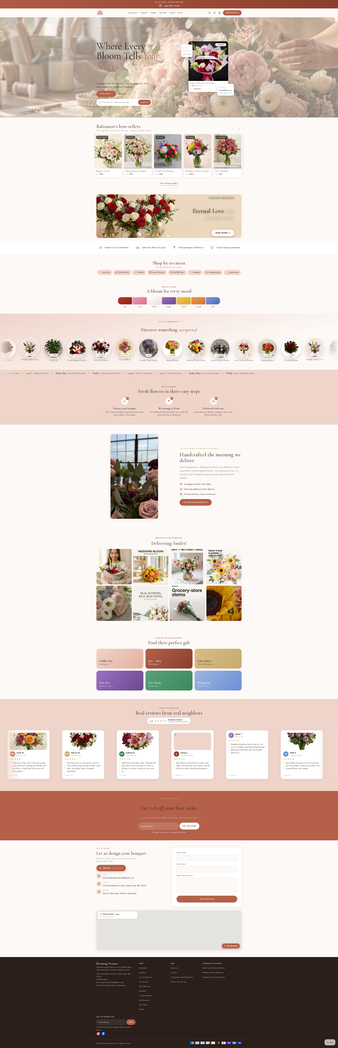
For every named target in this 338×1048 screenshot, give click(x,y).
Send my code (169, 539)
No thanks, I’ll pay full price (169, 549)
